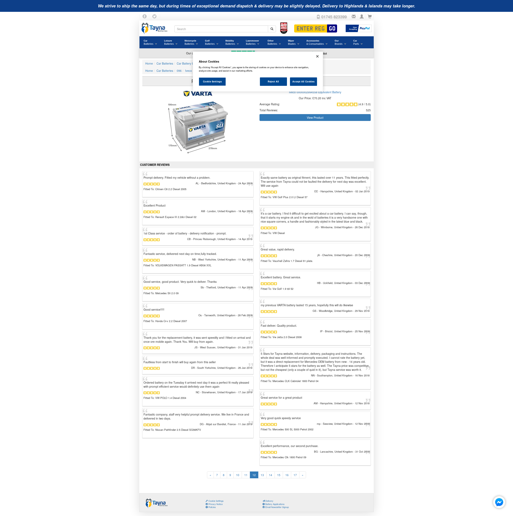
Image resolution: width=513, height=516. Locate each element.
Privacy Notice (215, 504)
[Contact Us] (354, 16)
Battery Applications (275, 504)
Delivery (269, 500)
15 (278, 475)
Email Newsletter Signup (277, 507)
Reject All (273, 81)
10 (237, 475)
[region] (258, 72)
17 (295, 475)
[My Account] (362, 16)
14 (270, 475)
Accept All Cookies (303, 81)
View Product (315, 118)
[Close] (317, 56)
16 (287, 475)
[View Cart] (370, 16)
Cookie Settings (212, 81)
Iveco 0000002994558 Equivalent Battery (315, 92)
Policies (212, 507)
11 (245, 475)
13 (262, 475)
